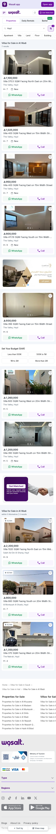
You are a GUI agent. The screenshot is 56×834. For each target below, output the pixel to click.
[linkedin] (22, 798)
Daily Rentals (28, 21)
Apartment (8, 35)
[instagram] (3, 798)
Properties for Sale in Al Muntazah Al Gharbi (18, 709)
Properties (11, 21)
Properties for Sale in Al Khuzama (17, 701)
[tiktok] (9, 798)
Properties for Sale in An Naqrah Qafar (18, 724)
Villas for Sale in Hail (11, 689)
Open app (47, 4)
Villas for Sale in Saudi (20, 685)
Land (28, 35)
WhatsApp (16, 95)
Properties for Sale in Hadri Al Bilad (18, 728)
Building (47, 35)
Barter (47, 20)
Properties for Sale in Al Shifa (15, 713)
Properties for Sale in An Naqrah (16, 721)
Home (4, 685)
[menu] (4, 13)
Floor (37, 35)
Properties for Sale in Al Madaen (16, 705)
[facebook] (16, 798)
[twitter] (35, 798)
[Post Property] (34, 12)
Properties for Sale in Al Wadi (15, 717)
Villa (19, 35)
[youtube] (29, 798)
